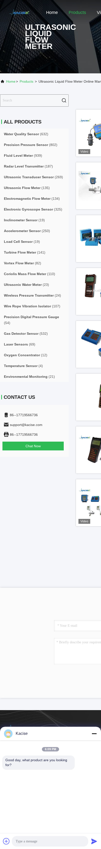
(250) (27, 231)
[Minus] (94, 734)
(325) (33, 209)
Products (77, 12)
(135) (27, 188)
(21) (29, 377)
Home (52, 12)
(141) (24, 252)
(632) (26, 134)
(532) (26, 333)
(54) (31, 320)
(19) (24, 220)
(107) (32, 306)
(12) (25, 355)
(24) (32, 295)
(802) (30, 145)
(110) (29, 274)
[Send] (94, 841)
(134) (32, 199)
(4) (23, 366)
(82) (22, 263)
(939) (23, 155)
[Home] (19, 12)
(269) (33, 177)
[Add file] (6, 841)
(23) (26, 285)
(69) (19, 344)
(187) (28, 166)
